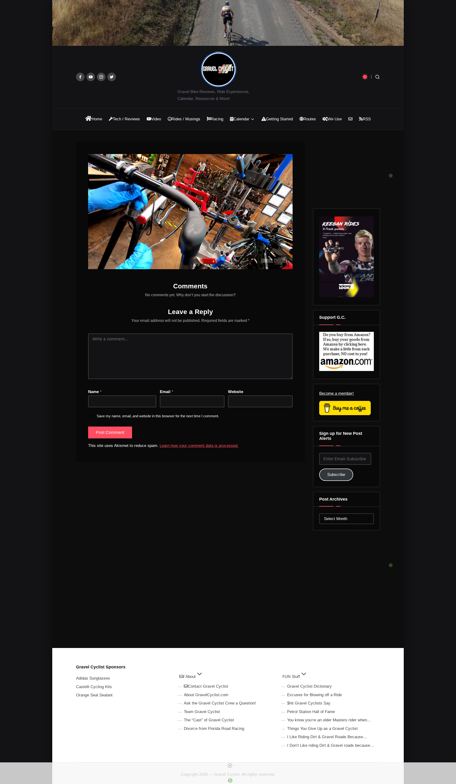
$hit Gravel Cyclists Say (308, 703)
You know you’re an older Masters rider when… (329, 720)
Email (166, 392)
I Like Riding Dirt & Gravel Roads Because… (327, 737)
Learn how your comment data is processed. (199, 445)
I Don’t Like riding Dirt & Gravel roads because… (330, 745)
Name (95, 392)
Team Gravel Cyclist (202, 711)
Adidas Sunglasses (93, 678)
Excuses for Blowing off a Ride (314, 695)
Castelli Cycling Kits (94, 687)
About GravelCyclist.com (206, 695)
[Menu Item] (80, 77)
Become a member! (336, 393)
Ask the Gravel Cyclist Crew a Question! (220, 703)
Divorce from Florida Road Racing (214, 728)
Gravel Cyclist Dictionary (309, 686)
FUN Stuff (291, 676)
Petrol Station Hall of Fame (311, 711)
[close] (230, 765)
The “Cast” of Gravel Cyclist (209, 720)
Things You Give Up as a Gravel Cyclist (322, 728)
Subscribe (336, 474)
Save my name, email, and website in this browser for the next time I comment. (158, 416)
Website (235, 392)
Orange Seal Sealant (94, 695)
